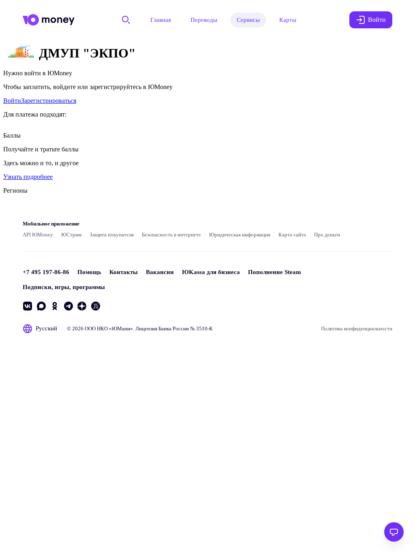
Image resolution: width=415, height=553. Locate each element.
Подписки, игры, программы (64, 287)
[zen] (82, 306)
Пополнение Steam (274, 272)
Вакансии (160, 272)
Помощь (89, 272)
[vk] (27, 306)
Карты (287, 20)
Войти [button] (377, 19)
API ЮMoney (38, 235)
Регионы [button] (15, 190)
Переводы (203, 20)
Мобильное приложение (51, 224)
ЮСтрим (71, 235)
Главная (160, 20)
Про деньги (327, 235)
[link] (12, 100)
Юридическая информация (239, 235)
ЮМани (121, 328)
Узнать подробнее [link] (28, 176)
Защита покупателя (112, 235)
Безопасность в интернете (171, 235)
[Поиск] (126, 20)
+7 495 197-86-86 (46, 272)
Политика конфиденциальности (356, 328)
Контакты (123, 272)
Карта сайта (292, 235)
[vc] (96, 306)
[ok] (55, 306)
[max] (41, 306)
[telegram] (68, 306)
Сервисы (248, 20)
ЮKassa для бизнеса (211, 272)
